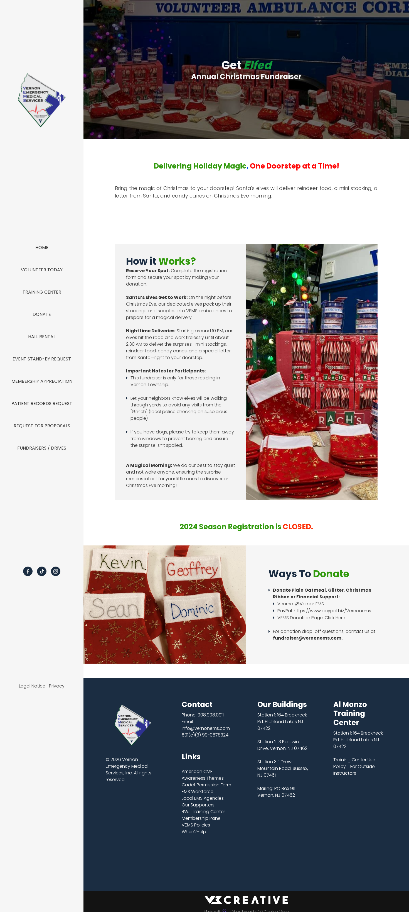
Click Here (335, 617)
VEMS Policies (196, 825)
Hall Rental (41, 336)
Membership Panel (201, 818)
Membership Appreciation (41, 381)
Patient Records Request (41, 403)
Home (41, 247)
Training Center (42, 292)
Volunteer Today (42, 270)
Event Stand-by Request (42, 359)
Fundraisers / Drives (41, 448)
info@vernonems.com (206, 728)
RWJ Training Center (203, 811)
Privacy (57, 686)
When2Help (194, 831)
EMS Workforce (197, 791)
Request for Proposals (42, 426)
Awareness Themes (203, 778)
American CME (197, 771)
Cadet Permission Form (206, 785)
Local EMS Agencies (203, 798)
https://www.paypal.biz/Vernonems (332, 611)
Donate (42, 314)
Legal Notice (32, 686)
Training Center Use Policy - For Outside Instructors (354, 766)
